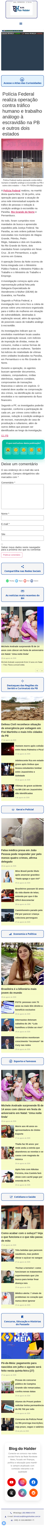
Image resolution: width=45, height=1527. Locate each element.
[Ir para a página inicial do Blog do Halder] (21, 9)
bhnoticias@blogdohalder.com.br (27, 1516)
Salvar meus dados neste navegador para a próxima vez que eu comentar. (21, 548)
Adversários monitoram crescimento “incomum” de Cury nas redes (29, 1041)
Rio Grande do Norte (23, 212)
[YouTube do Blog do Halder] (11, 1482)
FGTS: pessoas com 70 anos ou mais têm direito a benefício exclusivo (28, 1006)
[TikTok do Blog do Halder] (22, 1493)
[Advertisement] (22, 52)
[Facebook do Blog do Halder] (33, 1482)
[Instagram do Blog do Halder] (22, 1482)
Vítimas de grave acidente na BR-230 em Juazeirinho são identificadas (28, 790)
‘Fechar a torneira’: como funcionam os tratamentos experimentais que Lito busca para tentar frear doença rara (28, 1275)
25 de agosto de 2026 (22, 780)
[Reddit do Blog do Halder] (33, 1493)
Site (3, 534)
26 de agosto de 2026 (22, 1163)
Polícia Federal (11, 190)
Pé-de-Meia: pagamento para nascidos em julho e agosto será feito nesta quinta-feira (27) (21, 1367)
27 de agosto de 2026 (8, 740)
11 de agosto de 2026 (22, 1413)
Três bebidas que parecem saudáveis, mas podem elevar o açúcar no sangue (28, 1254)
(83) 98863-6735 (28, 1513)
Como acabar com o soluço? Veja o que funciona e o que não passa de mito (22, 1237)
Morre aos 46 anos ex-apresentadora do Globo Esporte (27, 1130)
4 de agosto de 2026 (22, 797)
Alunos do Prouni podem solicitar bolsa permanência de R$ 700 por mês (29, 1405)
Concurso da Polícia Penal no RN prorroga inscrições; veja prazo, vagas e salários (29, 1423)
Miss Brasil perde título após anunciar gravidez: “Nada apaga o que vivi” (27, 875)
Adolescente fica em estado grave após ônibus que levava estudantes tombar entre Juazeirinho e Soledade (29, 768)
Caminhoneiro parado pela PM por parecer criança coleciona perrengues (28, 914)
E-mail (5, 524)
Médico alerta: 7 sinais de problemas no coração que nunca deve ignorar (29, 1297)
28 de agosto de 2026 (12, 654)
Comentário (8, 482)
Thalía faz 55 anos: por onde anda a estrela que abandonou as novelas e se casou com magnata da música (29, 1151)
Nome (5, 513)
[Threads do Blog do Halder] (11, 1493)
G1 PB (4, 435)
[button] (21, 23)
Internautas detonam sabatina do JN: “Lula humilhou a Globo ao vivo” (29, 1024)
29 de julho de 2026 (22, 1431)
